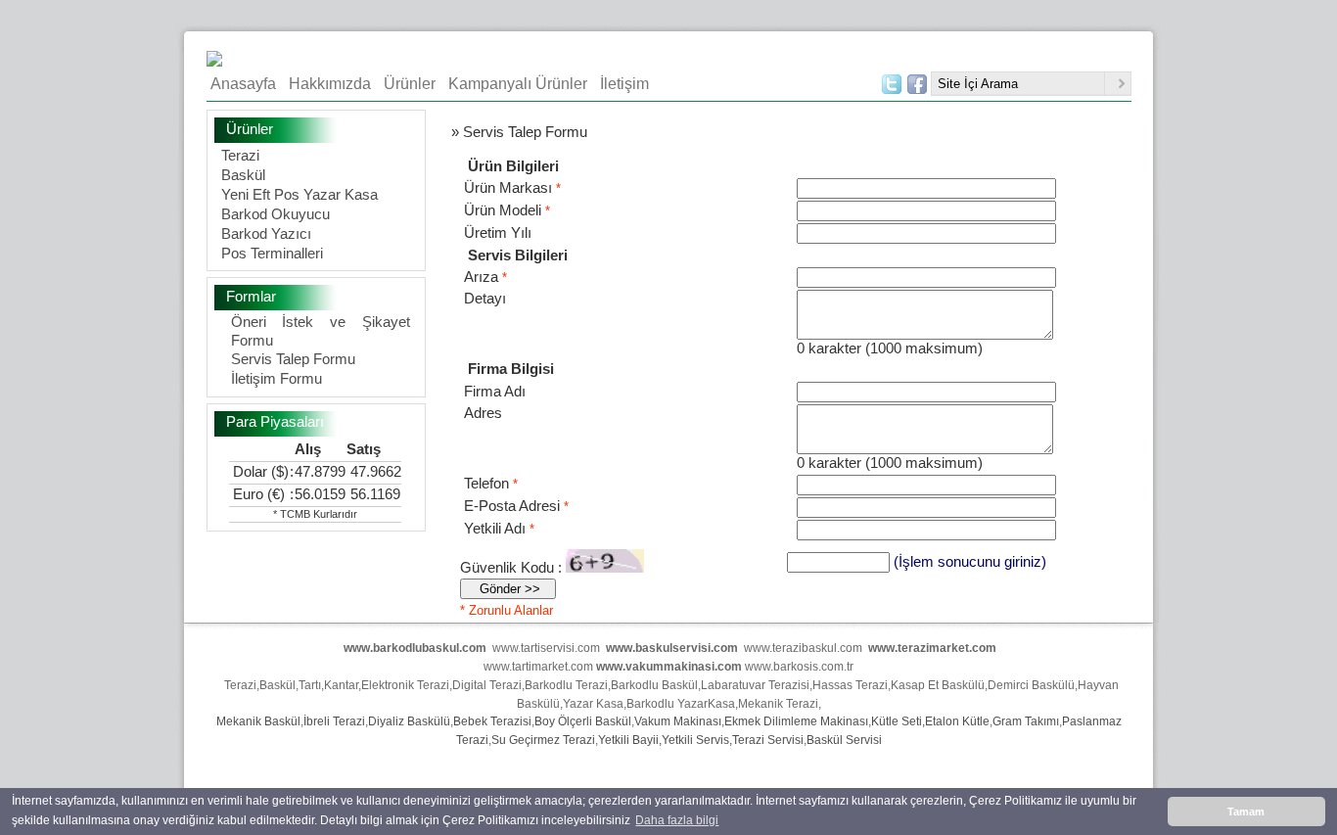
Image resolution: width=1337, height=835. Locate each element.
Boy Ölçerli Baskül (582, 721)
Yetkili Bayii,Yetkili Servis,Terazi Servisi (701, 740)
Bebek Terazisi (492, 721)
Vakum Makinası (677, 721)
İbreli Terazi (334, 721)
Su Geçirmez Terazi (543, 740)
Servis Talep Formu (293, 358)
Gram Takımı (1025, 721)
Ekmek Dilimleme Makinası (796, 721)
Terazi (240, 155)
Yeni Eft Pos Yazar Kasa (299, 194)
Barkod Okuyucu (275, 214)
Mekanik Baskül (258, 721)
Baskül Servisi (844, 740)
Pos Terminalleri (272, 253)
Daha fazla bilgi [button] (676, 820)
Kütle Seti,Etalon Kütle (930, 721)
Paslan (1080, 721)
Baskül (243, 174)
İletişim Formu (276, 378)
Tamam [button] (1246, 811)
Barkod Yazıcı (266, 233)
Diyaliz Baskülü (409, 721)
